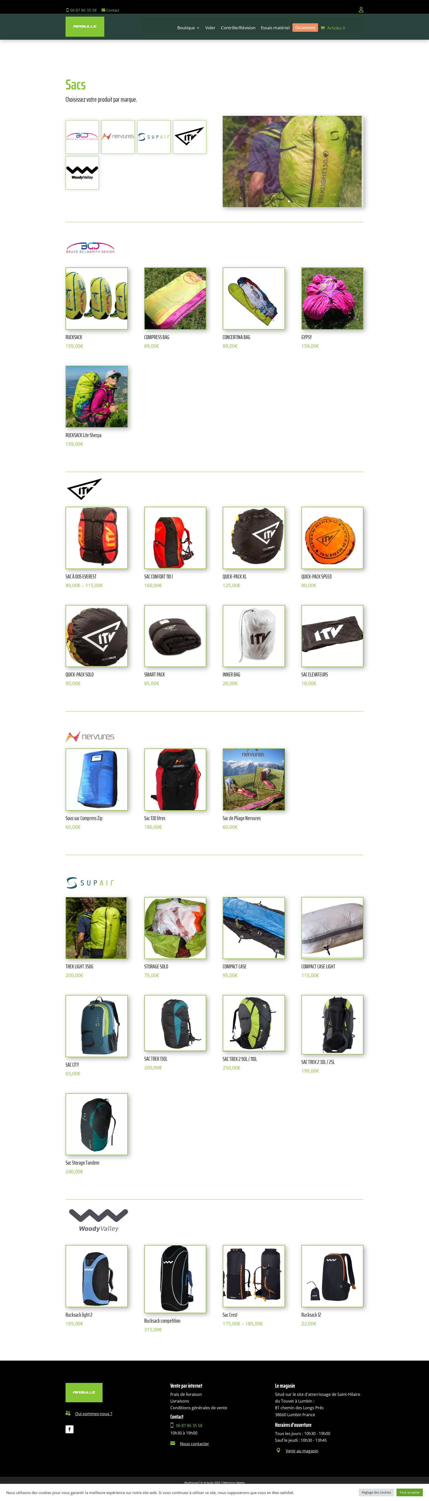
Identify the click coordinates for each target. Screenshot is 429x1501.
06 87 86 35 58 (83, 10)
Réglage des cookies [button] (376, 1492)
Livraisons (179, 1401)
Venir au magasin (302, 1451)
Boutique (186, 28)
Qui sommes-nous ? (93, 1413)
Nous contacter (194, 1443)
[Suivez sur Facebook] (69, 1429)
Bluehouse (191, 1482)
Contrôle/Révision (238, 28)
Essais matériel (275, 28)
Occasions (305, 27)
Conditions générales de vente (198, 1407)
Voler (210, 28)
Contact (112, 10)
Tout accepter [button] (409, 1492)
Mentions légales (234, 1482)
